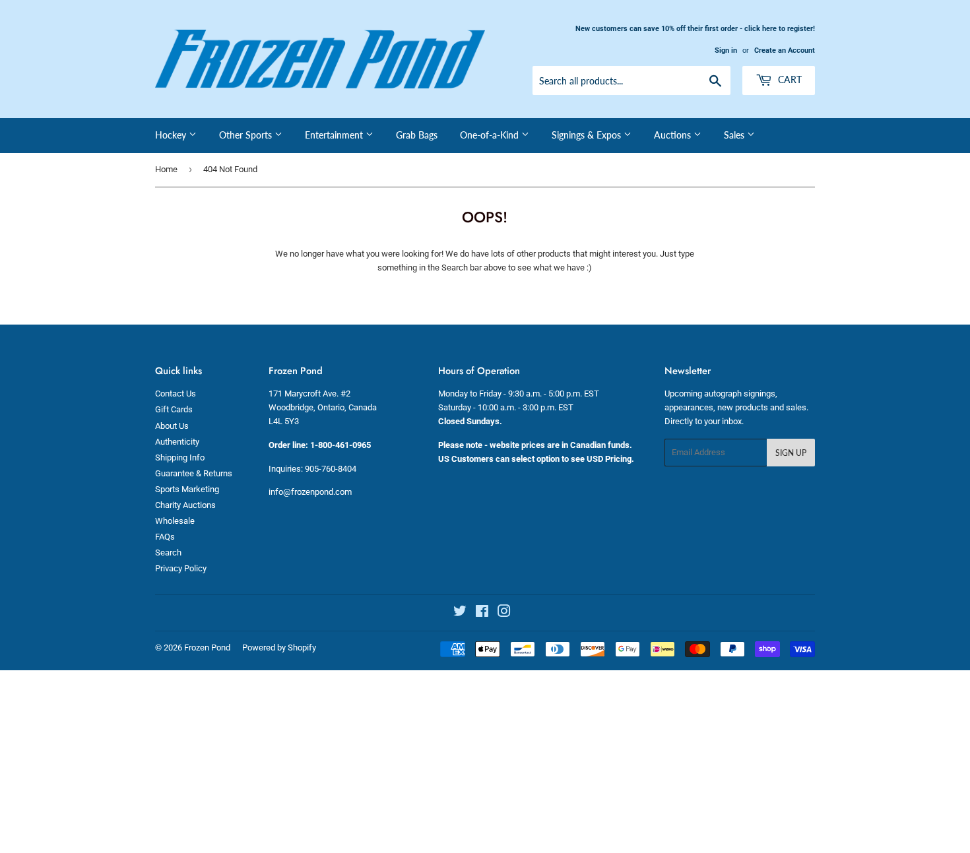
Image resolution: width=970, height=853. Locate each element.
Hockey (172, 135)
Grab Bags (416, 135)
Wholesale (175, 521)
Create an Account (784, 50)
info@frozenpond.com (310, 492)
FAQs (165, 537)
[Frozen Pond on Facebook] (482, 613)
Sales (735, 135)
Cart (788, 79)
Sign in (726, 50)
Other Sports (247, 135)
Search (168, 552)
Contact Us (175, 393)
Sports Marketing (187, 489)
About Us (172, 426)
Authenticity (177, 442)
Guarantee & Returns (193, 473)
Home (166, 169)
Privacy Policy (181, 568)
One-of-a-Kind (490, 135)
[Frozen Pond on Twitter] (460, 613)
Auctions (674, 135)
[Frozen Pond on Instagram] (504, 613)
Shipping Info (180, 457)
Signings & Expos (588, 135)
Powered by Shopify (279, 647)
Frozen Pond (207, 647)
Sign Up (790, 453)
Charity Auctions (185, 505)
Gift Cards (174, 409)
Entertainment (335, 135)
